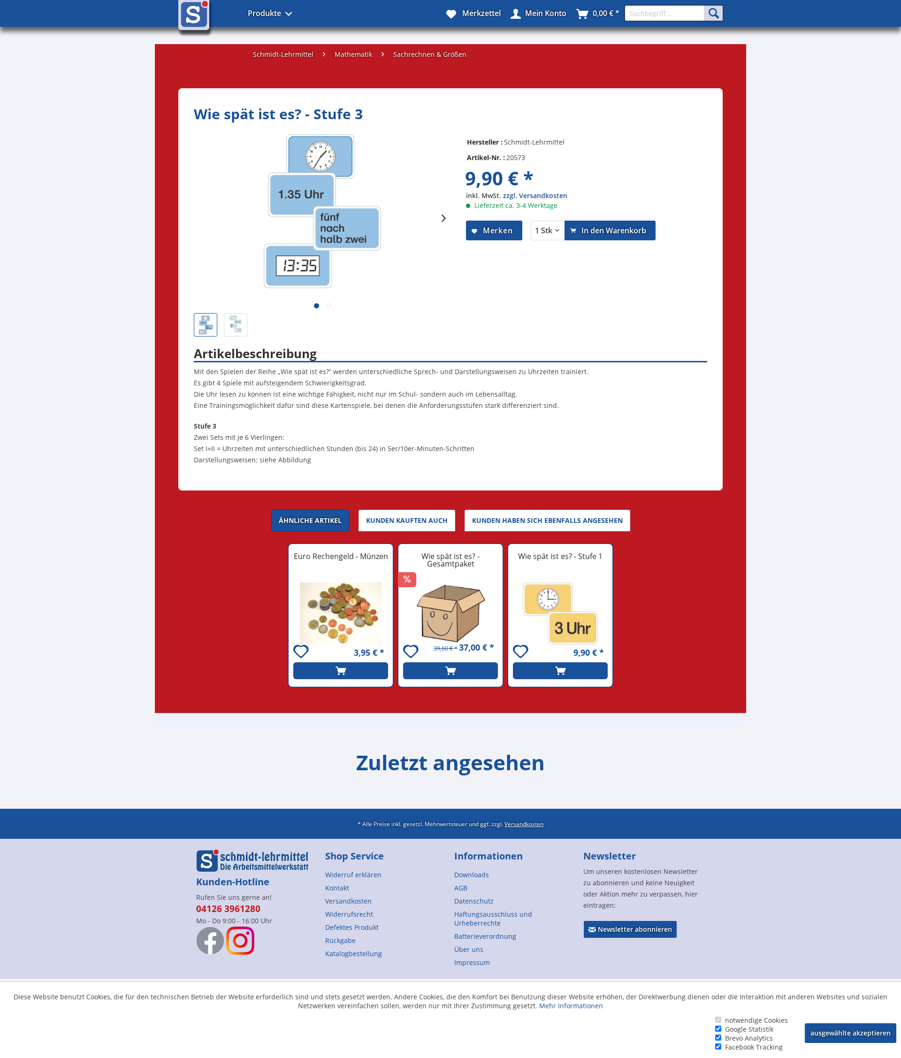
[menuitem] (386, 874)
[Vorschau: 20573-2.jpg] (205, 325)
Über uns (468, 949)
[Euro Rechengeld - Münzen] (340, 613)
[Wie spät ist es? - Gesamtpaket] (450, 613)
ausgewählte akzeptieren (850, 1032)
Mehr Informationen (571, 1005)
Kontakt (337, 887)
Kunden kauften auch (407, 520)
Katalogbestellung (353, 953)
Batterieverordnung (485, 936)
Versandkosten (523, 824)
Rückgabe (340, 940)
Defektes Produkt (352, 927)
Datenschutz (474, 901)
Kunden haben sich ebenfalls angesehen (547, 520)
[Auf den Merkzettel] (302, 652)
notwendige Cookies (756, 1020)
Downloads (471, 874)
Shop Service (354, 856)
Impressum (472, 962)
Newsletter (609, 856)
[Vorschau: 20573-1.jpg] (235, 325)
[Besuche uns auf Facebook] (210, 941)
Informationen (488, 856)
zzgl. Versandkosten (535, 195)
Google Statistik (749, 1029)
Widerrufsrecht (349, 914)
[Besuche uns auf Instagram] (240, 941)
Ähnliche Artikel (310, 520)
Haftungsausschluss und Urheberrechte (493, 919)
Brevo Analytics (749, 1038)
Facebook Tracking (754, 1047)
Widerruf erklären (353, 874)
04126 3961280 (228, 909)
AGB (460, 887)
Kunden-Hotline (232, 881)
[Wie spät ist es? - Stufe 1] (560, 613)
